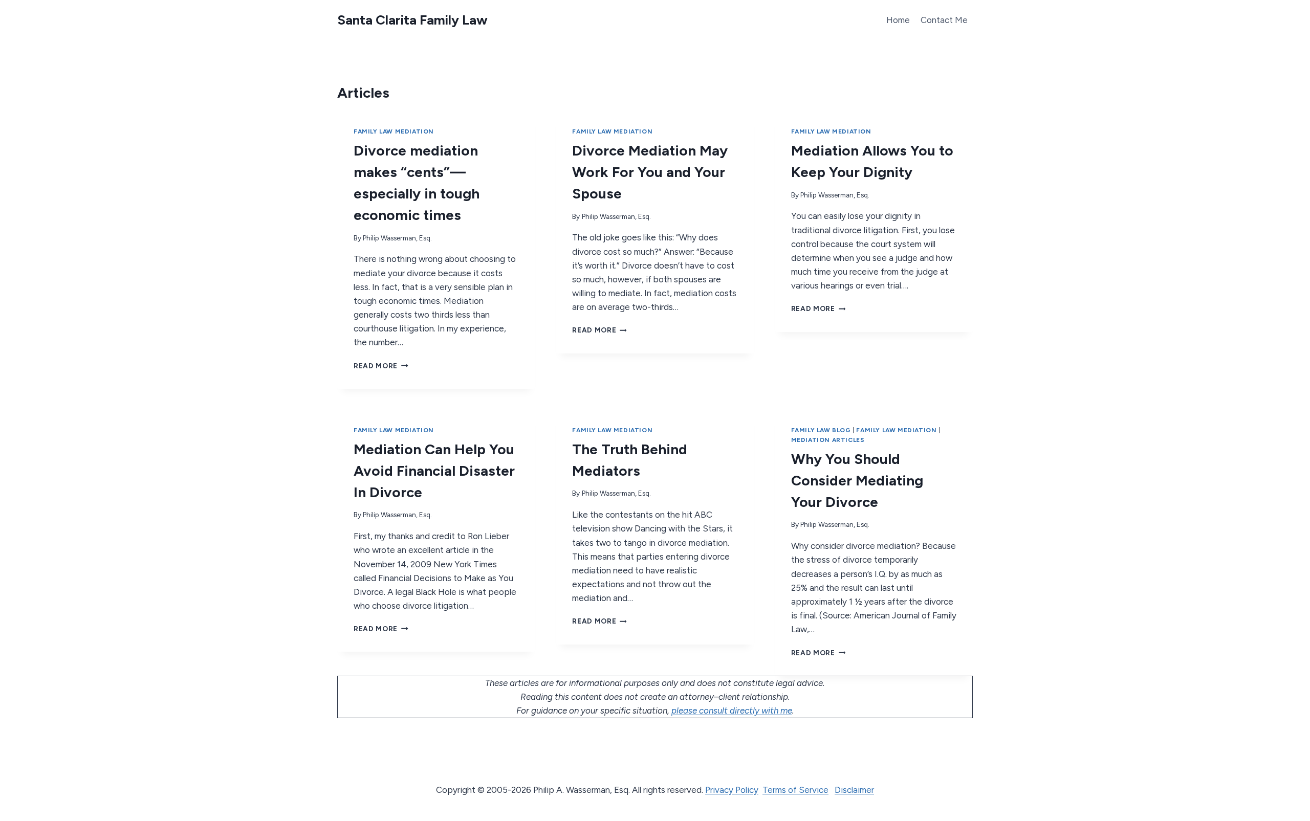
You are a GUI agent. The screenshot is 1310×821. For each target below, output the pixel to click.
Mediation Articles (828, 439)
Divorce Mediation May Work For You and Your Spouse (650, 172)
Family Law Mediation (394, 131)
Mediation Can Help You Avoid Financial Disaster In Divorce (434, 470)
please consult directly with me (731, 710)
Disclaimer (854, 790)
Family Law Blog (821, 430)
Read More (379, 366)
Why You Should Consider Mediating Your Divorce (857, 480)
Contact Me (944, 20)
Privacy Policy (731, 790)
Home (898, 20)
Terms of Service (795, 790)
